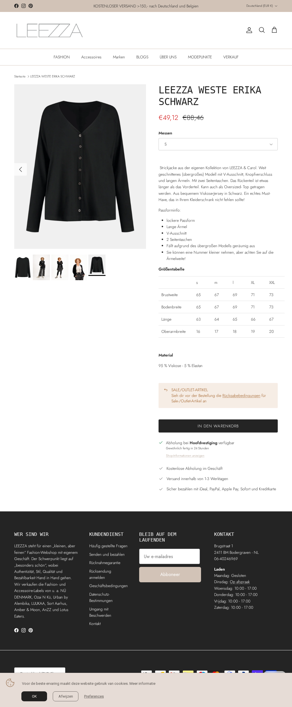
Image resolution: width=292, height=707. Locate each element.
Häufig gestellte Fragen (108, 546)
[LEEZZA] (50, 30)
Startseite (20, 76)
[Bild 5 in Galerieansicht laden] (80, 166)
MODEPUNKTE (200, 57)
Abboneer (170, 574)
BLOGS (142, 57)
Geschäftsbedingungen (108, 586)
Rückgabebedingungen (241, 395)
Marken (119, 57)
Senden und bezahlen (107, 554)
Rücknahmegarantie (104, 562)
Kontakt (95, 623)
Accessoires (91, 57)
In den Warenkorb (218, 426)
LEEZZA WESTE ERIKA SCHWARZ (52, 76)
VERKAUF (231, 57)
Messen (165, 133)
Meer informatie (142, 683)
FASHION (62, 57)
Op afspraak (240, 582)
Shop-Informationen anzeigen (185, 455)
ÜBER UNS (168, 57)
